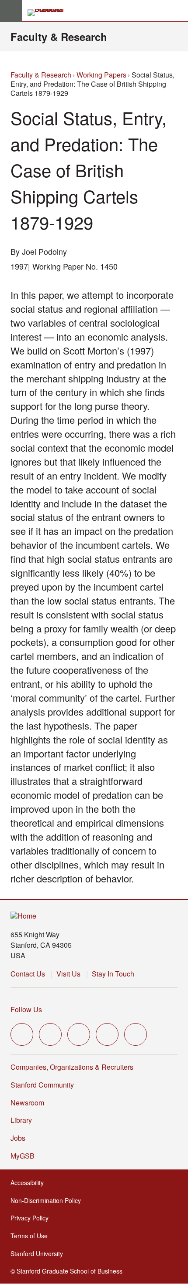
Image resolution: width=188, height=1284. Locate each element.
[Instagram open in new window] (78, 1034)
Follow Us (26, 1009)
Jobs (17, 1138)
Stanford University (39, 1253)
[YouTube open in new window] (107, 1034)
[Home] (23, 916)
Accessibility (29, 1182)
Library (21, 1120)
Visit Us (68, 974)
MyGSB (25, 1156)
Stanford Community (42, 1085)
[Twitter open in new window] (21, 1034)
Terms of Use (31, 1235)
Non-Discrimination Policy (48, 1200)
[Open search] (178, 11)
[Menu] (11, 11)
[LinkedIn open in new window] (135, 1034)
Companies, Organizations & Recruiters (71, 1067)
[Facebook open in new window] (50, 1034)
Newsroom (27, 1103)
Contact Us (27, 974)
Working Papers (101, 75)
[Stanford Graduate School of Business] (49, 12)
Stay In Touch (113, 974)
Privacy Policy (32, 1217)
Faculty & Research (58, 36)
